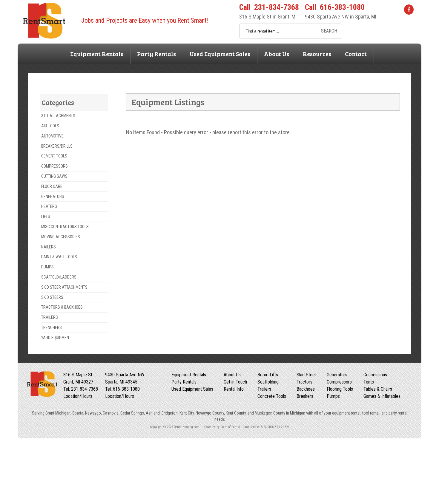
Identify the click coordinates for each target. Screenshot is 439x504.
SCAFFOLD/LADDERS (58, 277)
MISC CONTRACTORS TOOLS (65, 226)
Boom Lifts (267, 375)
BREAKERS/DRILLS (57, 146)
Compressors (339, 382)
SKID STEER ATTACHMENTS (64, 287)
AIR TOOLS (50, 125)
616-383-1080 (342, 7)
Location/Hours (77, 396)
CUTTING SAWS (54, 176)
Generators (337, 375)
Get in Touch (235, 382)
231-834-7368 (276, 7)
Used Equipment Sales (192, 389)
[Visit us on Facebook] (409, 9)
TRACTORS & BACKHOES (62, 307)
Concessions (375, 375)
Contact (356, 54)
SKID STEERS (52, 297)
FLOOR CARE (51, 186)
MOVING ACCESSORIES (60, 236)
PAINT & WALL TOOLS (59, 256)
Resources (317, 54)
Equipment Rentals (96, 54)
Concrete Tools (271, 396)
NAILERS (48, 247)
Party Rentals (156, 54)
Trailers (264, 389)
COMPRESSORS (54, 166)
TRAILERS (49, 317)
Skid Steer (306, 375)
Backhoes (306, 389)
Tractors (304, 382)
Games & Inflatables (381, 396)
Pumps (333, 396)
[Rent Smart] (43, 37)
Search (329, 31)
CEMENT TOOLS (54, 156)
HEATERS (49, 206)
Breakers (305, 396)
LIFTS (45, 216)
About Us (276, 54)
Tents (368, 382)
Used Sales (220, 54)
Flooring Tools (340, 389)
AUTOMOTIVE (52, 136)
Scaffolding (268, 382)
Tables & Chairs (377, 389)
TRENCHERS (51, 327)
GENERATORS (52, 196)
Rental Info (234, 389)
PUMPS (47, 267)
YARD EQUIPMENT (56, 337)
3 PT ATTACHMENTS (58, 115)
